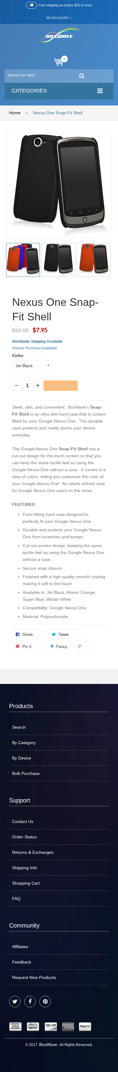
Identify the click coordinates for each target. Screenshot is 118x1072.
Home (15, 112)
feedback (21, 962)
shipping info (24, 867)
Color (17, 355)
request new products (34, 977)
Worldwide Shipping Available (37, 341)
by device (21, 758)
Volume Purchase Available (34, 348)
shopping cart (26, 883)
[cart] (59, 62)
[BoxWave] (59, 37)
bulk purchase (26, 773)
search (19, 727)
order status (24, 836)
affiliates (20, 946)
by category (24, 742)
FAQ (16, 898)
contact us (22, 821)
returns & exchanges (33, 852)
